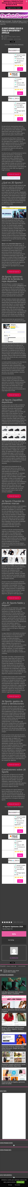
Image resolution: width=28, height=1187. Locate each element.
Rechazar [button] (10, 1184)
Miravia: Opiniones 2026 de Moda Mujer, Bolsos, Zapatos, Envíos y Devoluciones (13, 1029)
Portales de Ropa (16, 21)
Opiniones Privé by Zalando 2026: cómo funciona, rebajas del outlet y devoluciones (13, 1048)
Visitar (20, 69)
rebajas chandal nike (11, 966)
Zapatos (14, 36)
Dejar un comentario (8, 39)
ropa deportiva (22, 966)
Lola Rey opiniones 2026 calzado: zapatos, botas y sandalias (11, 971)
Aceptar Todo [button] (20, 1182)
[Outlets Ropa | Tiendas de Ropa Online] (14, 14)
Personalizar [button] (17, 1184)
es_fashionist (6, 35)
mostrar (17, 178)
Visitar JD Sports (14, 174)
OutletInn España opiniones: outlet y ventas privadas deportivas (14, 1065)
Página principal (6, 21)
